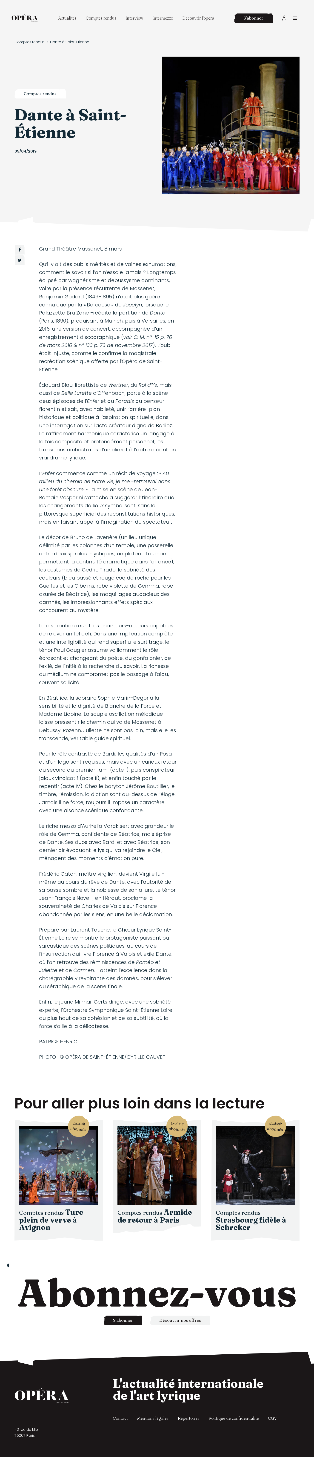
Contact (120, 1418)
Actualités (67, 18)
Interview (134, 18)
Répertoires (188, 1418)
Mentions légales (152, 1418)
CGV (272, 1418)
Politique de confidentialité (233, 1418)
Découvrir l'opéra (198, 18)
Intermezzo (162, 18)
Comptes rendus (101, 18)
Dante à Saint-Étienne (69, 42)
